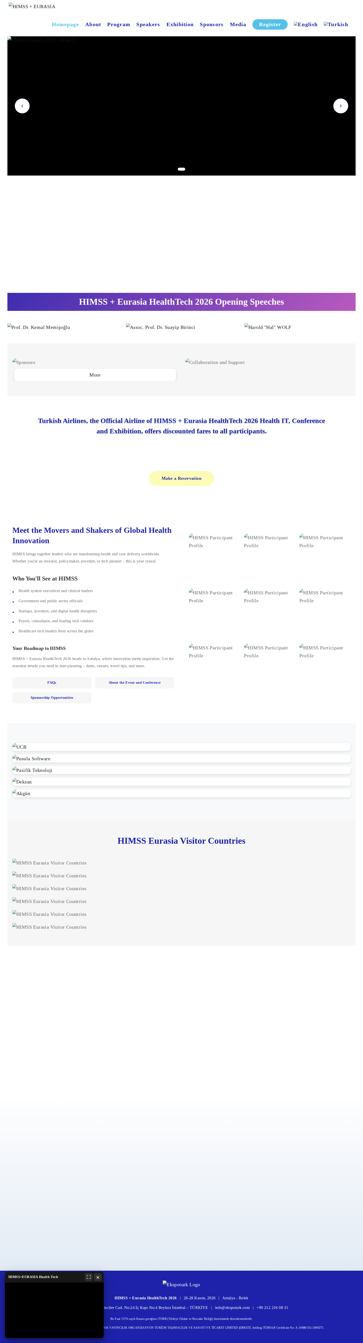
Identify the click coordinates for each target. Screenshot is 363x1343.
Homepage (65, 24)
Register (270, 24)
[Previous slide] (22, 106)
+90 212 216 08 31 (272, 1307)
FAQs (51, 682)
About (93, 24)
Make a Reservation (181, 478)
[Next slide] (340, 106)
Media (238, 24)
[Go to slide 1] (181, 169)
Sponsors (211, 24)
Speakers (148, 24)
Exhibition (180, 24)
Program (118, 24)
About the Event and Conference (135, 682)
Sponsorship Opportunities (52, 698)
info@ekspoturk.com (232, 1307)
